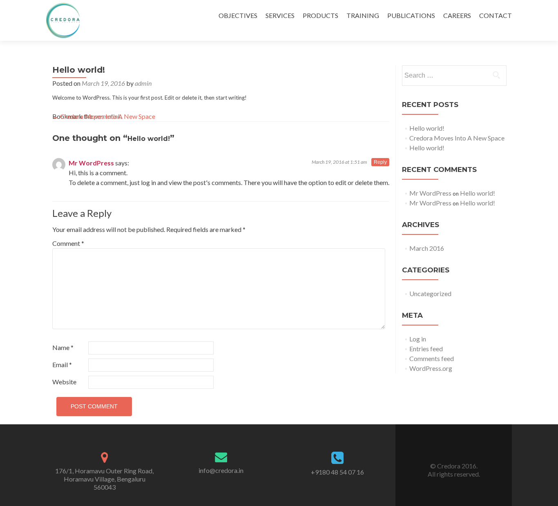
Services (280, 15)
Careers (457, 15)
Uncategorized (430, 293)
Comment (68, 243)
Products (320, 15)
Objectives (238, 15)
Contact (495, 15)
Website (64, 382)
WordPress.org (430, 368)
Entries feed (426, 348)
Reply (380, 162)
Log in (417, 339)
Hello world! (426, 128)
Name (63, 347)
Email (62, 364)
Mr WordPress (91, 163)
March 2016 (426, 248)
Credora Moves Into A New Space (103, 116)
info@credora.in (221, 470)
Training (362, 15)
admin (143, 83)
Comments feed (431, 358)
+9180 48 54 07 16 (337, 472)
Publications (411, 15)
